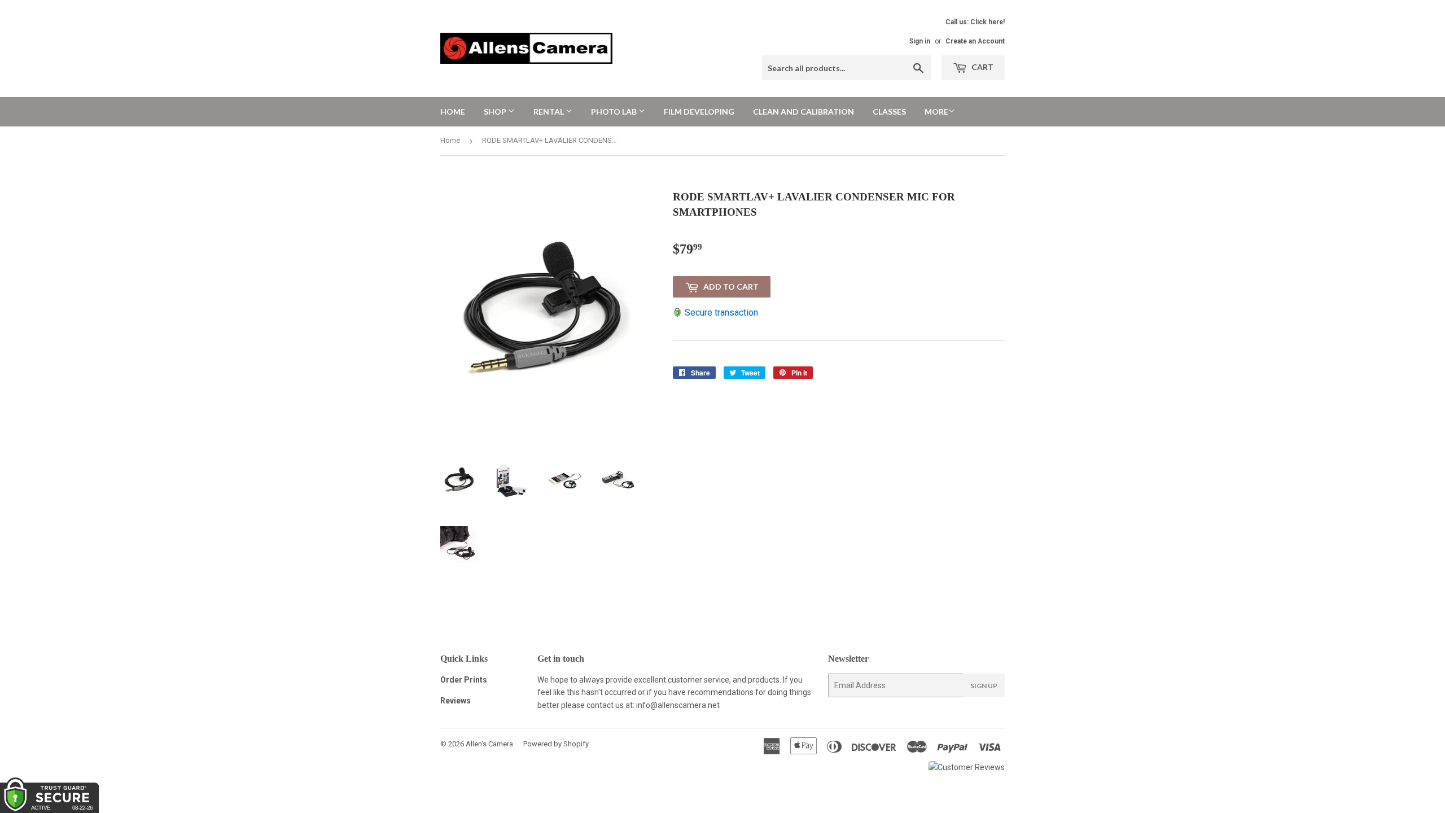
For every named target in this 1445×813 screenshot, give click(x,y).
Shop (496, 111)
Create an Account (975, 41)
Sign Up (983, 685)
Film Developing (699, 111)
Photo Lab (614, 111)
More (936, 111)
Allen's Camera (489, 744)
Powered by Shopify (556, 744)
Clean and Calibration (803, 111)
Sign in (919, 41)
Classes (889, 111)
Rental (549, 111)
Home (452, 111)
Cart (981, 67)
